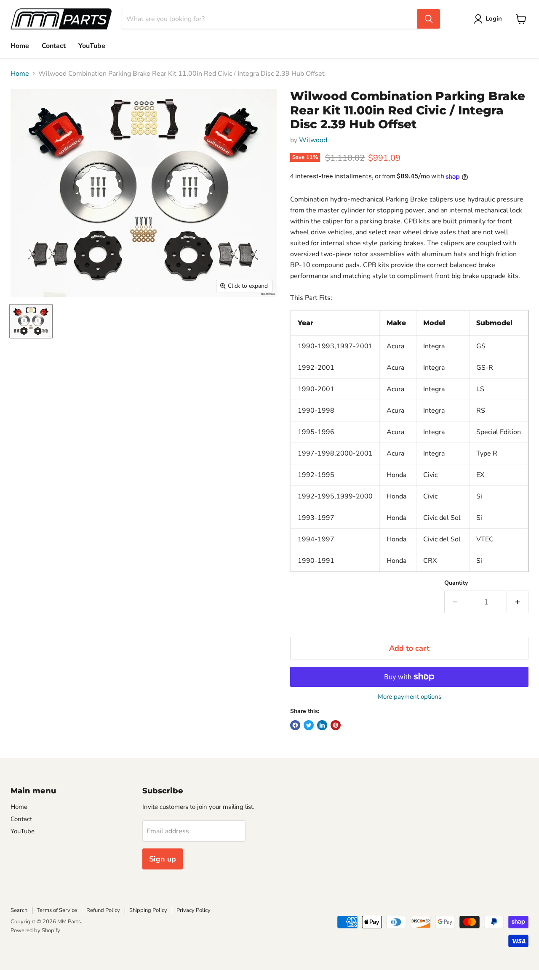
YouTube (91, 45)
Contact (54, 45)
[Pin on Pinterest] (336, 725)
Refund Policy (103, 910)
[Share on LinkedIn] (322, 725)
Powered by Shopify (35, 930)
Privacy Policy (193, 910)
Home (20, 45)
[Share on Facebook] (295, 725)
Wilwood (313, 140)
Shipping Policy (148, 910)
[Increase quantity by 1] (517, 602)
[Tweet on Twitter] (309, 725)
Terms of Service (57, 910)
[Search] (428, 19)
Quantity (456, 583)
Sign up (162, 859)
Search (19, 910)
